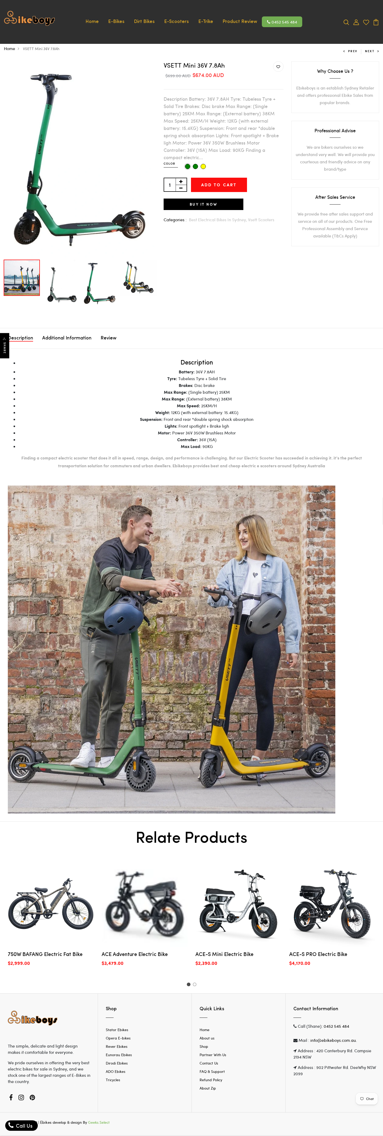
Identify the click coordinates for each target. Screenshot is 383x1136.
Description (20, 338)
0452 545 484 (283, 22)
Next (369, 51)
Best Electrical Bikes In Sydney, (218, 219)
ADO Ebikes (115, 1071)
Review (108, 338)
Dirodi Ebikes (117, 1063)
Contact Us (209, 1063)
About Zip (208, 1088)
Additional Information (66, 338)
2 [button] (195, 985)
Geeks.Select (99, 1122)
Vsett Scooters (261, 219)
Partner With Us (213, 1054)
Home (92, 22)
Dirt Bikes (144, 22)
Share (5, 348)
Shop (204, 1046)
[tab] (196, 363)
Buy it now (203, 204)
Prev (352, 51)
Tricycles (113, 1079)
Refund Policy (211, 1079)
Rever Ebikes (116, 1046)
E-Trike (205, 22)
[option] (80, 159)
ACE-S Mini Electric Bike (224, 954)
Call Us (24, 1125)
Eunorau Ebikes (119, 1054)
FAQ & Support (212, 1071)
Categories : (175, 219)
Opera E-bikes (118, 1038)
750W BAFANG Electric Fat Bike (45, 954)
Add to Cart (219, 185)
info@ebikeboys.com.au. (333, 1040)
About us (207, 1038)
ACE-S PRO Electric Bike (318, 954)
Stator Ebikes (117, 1029)
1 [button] (189, 985)
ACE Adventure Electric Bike (135, 954)
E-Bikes (116, 22)
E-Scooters (176, 22)
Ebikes (46, 1122)
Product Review (240, 22)
